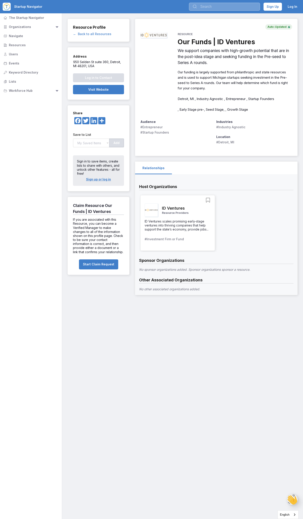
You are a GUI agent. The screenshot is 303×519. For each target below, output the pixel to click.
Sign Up (273, 6)
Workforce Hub (18, 90)
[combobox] (288, 514)
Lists (9, 81)
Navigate (13, 36)
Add (117, 143)
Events (11, 63)
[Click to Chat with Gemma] (292, 499)
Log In (292, 6)
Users (10, 54)
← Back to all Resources (92, 34)
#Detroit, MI (225, 142)
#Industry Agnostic (230, 127)
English (284, 514)
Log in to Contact (98, 78)
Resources (14, 45)
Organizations (17, 27)
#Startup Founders (154, 132)
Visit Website (98, 89)
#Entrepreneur (151, 127)
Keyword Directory (20, 72)
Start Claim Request (98, 264)
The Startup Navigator (23, 18)
